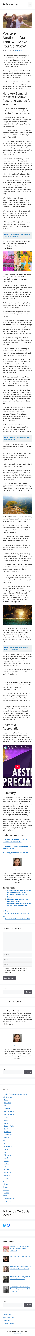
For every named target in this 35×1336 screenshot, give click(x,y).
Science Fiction (9, 1126)
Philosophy (7, 1172)
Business (6, 1190)
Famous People (9, 1114)
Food (4, 1181)
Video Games (8, 1135)
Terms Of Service (8, 1317)
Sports (6, 1129)
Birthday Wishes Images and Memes (15, 1094)
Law (5, 1167)
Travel (5, 1196)
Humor (6, 1117)
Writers (6, 1138)
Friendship (7, 1155)
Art (5, 1106)
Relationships (7, 1146)
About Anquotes (8, 1198)
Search (5, 989)
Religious (7, 1175)
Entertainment (10, 911)
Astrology (7, 1108)
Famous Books (9, 1111)
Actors (6, 1100)
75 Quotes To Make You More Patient (17, 919)
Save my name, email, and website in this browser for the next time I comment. (17, 971)
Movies (6, 1120)
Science (6, 1178)
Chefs (6, 1184)
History (6, 1164)
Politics (5, 1143)
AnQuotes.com (10, 4)
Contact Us (8, 1201)
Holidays (5, 1187)
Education (6, 1158)
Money (6, 1193)
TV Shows (7, 1132)
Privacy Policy (7, 1315)
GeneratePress (17, 1333)
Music (6, 1123)
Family (6, 1149)
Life (4, 1140)
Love (5, 1152)
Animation (7, 1103)
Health (6, 1161)
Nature (6, 1169)
